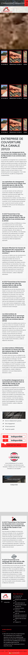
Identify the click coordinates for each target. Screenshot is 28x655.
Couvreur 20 (18, 597)
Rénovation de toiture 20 (21, 615)
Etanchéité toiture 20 (20, 603)
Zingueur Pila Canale (13, 635)
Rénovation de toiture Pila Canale (11, 633)
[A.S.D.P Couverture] (8, 9)
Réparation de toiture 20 (20, 616)
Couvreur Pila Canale (12, 644)
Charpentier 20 (18, 596)
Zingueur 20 (18, 622)
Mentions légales (23, 651)
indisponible (7, 3)
